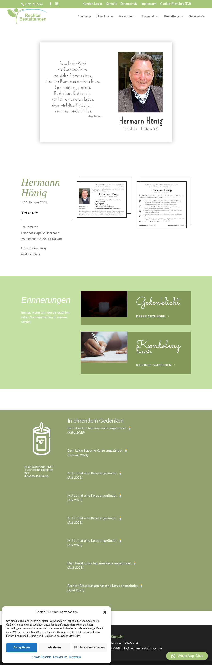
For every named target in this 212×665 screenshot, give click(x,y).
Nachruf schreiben (153, 365)
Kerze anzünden (150, 316)
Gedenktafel (197, 16)
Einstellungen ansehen (89, 647)
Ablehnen (54, 647)
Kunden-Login (92, 3)
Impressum (75, 657)
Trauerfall (148, 16)
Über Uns (103, 16)
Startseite (84, 16)
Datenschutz (60, 657)
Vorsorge (125, 16)
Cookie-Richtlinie (41, 657)
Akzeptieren (21, 647)
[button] (105, 612)
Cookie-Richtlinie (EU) (175, 3)
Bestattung (171, 16)
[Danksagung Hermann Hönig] (162, 228)
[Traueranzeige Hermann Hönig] (102, 217)
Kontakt (111, 3)
